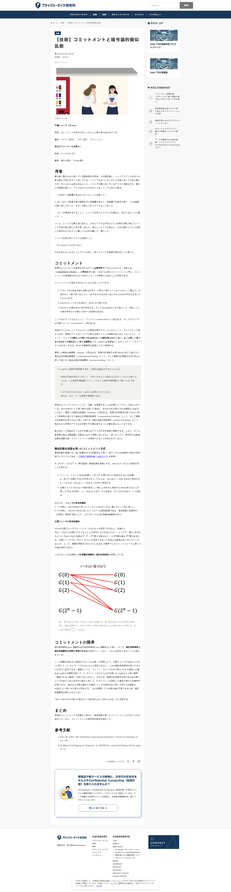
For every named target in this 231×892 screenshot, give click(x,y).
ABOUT (116, 844)
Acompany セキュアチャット (126, 850)
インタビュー (155, 14)
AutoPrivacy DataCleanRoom (127, 852)
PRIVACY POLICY (121, 873)
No (101, 886)
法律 (95, 14)
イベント (138, 14)
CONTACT (117, 870)
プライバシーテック (78, 14)
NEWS (115, 861)
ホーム (55, 23)
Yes (98, 886)
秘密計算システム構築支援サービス (127, 855)
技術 (104, 14)
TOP (115, 841)
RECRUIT (117, 867)
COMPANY (117, 864)
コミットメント (62, 62)
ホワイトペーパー (120, 14)
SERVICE (117, 847)
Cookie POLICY (120, 876)
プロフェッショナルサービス (125, 858)
